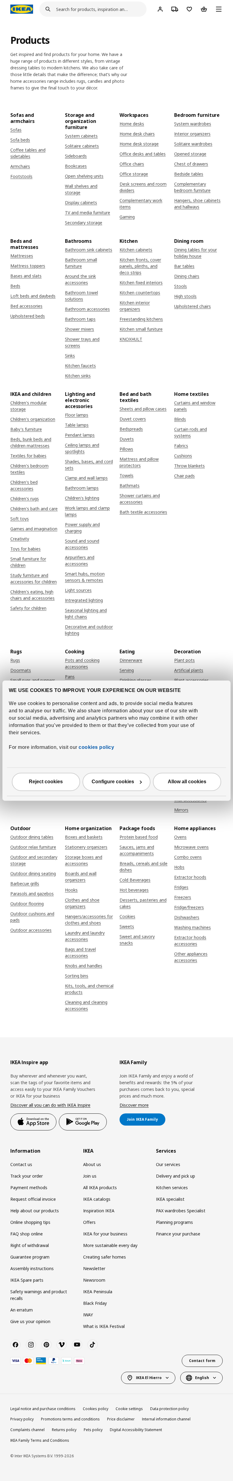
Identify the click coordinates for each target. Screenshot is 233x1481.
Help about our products (34, 1211)
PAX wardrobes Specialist (180, 1211)
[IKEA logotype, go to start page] (21, 9)
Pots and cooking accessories (82, 663)
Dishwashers (186, 917)
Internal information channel (166, 1419)
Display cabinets (81, 202)
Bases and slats (26, 276)
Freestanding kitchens (141, 319)
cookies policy (96, 747)
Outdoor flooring (27, 903)
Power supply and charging (82, 528)
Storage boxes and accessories (83, 860)
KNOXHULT (131, 339)
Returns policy (64, 1429)
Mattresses (21, 256)
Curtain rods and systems (190, 432)
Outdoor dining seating (33, 873)
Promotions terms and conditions (70, 1419)
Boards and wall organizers (80, 877)
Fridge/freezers (189, 907)
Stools (180, 286)
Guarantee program (29, 1257)
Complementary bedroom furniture (192, 187)
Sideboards (76, 156)
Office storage (134, 174)
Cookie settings (129, 1408)
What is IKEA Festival (104, 1326)
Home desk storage (139, 144)
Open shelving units (84, 176)
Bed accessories (26, 306)
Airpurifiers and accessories (79, 560)
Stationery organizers (86, 847)
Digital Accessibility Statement (136, 1429)
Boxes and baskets (84, 837)
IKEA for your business (105, 1234)
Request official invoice (33, 1199)
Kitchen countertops (140, 292)
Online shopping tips (30, 1222)
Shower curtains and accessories (140, 499)
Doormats (20, 670)
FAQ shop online (26, 1234)
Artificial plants (188, 670)
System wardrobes (192, 124)
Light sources (78, 590)
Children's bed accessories (24, 485)
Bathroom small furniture (81, 263)
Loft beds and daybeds (33, 296)
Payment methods (28, 1187)
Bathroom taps (80, 319)
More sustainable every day (110, 1245)
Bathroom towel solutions (81, 296)
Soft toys (19, 519)
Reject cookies (46, 781)
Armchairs (20, 166)
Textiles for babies (28, 456)
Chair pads (184, 476)
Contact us (21, 1164)
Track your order (26, 1176)
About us (92, 1164)
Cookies (127, 916)
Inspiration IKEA (98, 1211)
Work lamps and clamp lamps (87, 511)
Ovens (180, 837)
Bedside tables (188, 174)
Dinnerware (131, 660)
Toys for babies (25, 549)
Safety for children (28, 608)
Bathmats (130, 485)
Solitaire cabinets (82, 146)
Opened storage (190, 154)
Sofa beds (20, 140)
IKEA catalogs (96, 1199)
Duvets (127, 439)
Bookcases (76, 166)
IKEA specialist (170, 1199)
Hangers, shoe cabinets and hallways (197, 203)
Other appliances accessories (191, 957)
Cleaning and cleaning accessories (86, 1005)
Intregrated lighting (84, 600)
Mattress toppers (27, 266)
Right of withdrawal (29, 1245)
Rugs (15, 660)
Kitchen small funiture (141, 329)
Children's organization (32, 419)
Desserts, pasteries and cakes (143, 903)
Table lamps (77, 425)
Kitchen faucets (80, 366)
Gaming (127, 217)
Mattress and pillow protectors (139, 462)
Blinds (180, 419)
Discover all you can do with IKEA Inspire (50, 1105)
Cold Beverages (135, 880)
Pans (70, 676)
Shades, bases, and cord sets (89, 465)
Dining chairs (186, 276)
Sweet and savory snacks (137, 940)
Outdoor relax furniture (33, 847)
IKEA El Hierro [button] (149, 1377)
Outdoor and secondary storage (33, 860)
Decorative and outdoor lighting (89, 630)
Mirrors (181, 810)
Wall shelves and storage (81, 189)
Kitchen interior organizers (135, 306)
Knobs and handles (83, 966)
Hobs (179, 867)
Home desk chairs (137, 134)
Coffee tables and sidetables (28, 153)
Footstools (21, 176)
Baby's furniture (26, 429)
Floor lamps (76, 415)
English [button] (202, 1377)
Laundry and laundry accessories (85, 936)
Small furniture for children (28, 562)
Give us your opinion (30, 1321)
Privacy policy (22, 1419)
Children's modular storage (28, 406)
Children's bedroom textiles (29, 469)
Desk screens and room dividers (143, 187)
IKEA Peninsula (97, 1291)
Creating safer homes (104, 1257)
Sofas (16, 130)
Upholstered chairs (192, 306)
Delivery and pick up (175, 1176)
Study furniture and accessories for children (33, 578)
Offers (89, 1222)
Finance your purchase (178, 1234)
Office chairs (132, 164)
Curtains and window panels (194, 406)
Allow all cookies (187, 781)
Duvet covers (133, 419)
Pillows (126, 449)
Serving (127, 670)
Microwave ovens (191, 847)
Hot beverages (134, 890)
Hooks (71, 890)
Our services (168, 1164)
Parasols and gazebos (32, 893)
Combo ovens (188, 857)
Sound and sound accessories (82, 544)
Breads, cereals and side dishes (143, 867)
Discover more (134, 1105)
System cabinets (81, 136)
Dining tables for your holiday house (195, 253)
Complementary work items (141, 203)
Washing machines (192, 927)
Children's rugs (24, 498)
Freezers (182, 897)
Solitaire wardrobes (193, 144)
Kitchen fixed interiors (141, 282)
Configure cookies (113, 781)
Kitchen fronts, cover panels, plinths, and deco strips (140, 266)
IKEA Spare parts (26, 1280)
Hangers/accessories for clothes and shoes (89, 919)
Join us (89, 1176)
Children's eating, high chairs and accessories (32, 595)
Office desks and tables (143, 154)
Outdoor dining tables (31, 837)
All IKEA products (100, 1187)
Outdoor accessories (31, 930)
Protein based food (139, 837)
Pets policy (93, 1429)
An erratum (21, 1310)
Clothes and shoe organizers (82, 903)
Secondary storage (83, 222)
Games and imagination (33, 529)
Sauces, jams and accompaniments (137, 850)
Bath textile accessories (143, 512)
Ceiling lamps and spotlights (82, 448)
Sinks (70, 355)
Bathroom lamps (82, 488)
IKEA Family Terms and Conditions (39, 1440)
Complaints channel (27, 1429)
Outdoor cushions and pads (32, 917)
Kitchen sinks (78, 376)
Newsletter (94, 1268)
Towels (126, 475)
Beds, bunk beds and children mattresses (30, 442)
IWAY (88, 1315)
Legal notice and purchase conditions (43, 1408)
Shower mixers (79, 329)
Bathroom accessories (87, 309)
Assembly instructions (32, 1268)
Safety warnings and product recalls (38, 1295)
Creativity (19, 539)
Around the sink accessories (80, 279)
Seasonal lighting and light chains (86, 613)
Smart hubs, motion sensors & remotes (85, 577)
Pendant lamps (80, 435)
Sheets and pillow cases (143, 409)
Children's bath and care (34, 509)
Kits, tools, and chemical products (89, 989)
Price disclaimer (121, 1419)
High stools (185, 296)
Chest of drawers (191, 164)
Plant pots (184, 660)
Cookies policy (95, 1408)
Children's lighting (82, 498)
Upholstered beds (27, 316)
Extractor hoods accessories (190, 940)
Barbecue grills (24, 883)
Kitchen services (172, 1187)
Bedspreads (131, 429)
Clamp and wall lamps (86, 478)
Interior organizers (192, 134)
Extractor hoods (190, 877)
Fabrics (181, 446)
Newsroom (94, 1280)
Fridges (181, 887)
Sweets (127, 926)
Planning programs (174, 1222)
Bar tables (184, 266)
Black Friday (95, 1303)
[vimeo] (61, 1345)
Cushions (183, 456)
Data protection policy (169, 1408)
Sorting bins (76, 976)
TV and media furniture (87, 212)
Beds (15, 286)
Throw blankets (189, 466)
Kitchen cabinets (136, 250)
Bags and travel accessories (80, 952)
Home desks (132, 124)
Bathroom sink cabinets (88, 250)
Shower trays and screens (82, 342)
